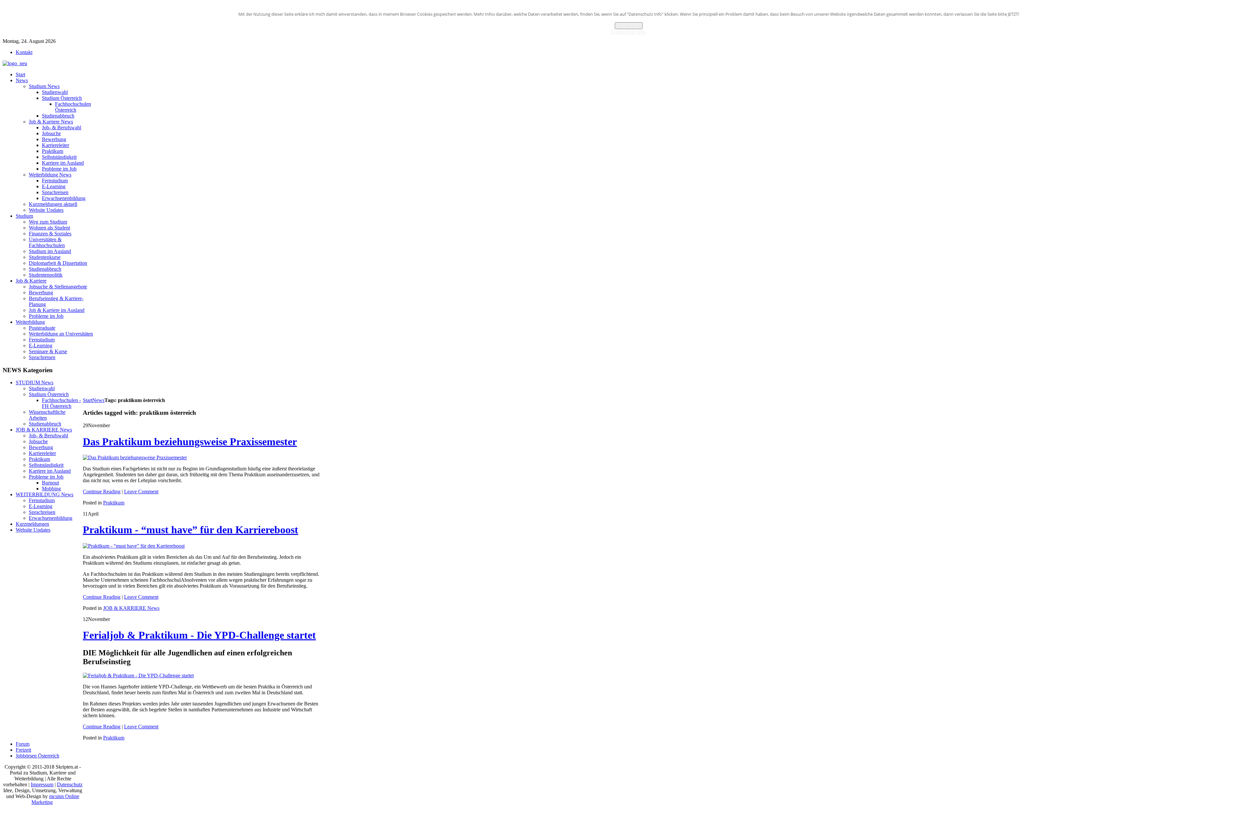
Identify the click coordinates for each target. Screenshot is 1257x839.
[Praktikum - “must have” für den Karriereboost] (134, 546)
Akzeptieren (628, 25)
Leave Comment (141, 491)
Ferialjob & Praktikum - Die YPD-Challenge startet (199, 635)
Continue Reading (101, 491)
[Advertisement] (202, 381)
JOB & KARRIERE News (131, 608)
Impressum (42, 784)
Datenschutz (69, 784)
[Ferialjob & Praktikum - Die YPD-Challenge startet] (138, 675)
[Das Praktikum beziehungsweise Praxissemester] (135, 457)
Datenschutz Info (628, 32)
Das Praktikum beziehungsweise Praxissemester (190, 441)
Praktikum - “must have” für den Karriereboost (190, 530)
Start (87, 400)
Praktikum (113, 502)
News (98, 400)
